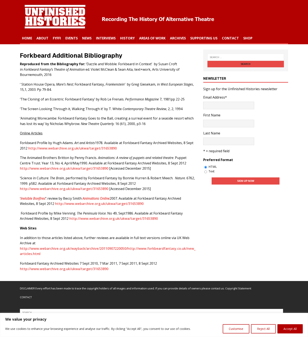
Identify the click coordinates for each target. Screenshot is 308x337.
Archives (178, 38)
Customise (236, 329)
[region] (154, 325)
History (127, 38)
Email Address (215, 97)
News (87, 38)
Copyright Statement (238, 288)
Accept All (290, 329)
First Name (211, 115)
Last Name (211, 133)
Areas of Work (152, 38)
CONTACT (26, 297)
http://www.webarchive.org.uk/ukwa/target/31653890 (72, 148)
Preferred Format (218, 159)
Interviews (106, 38)
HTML (212, 167)
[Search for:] (245, 57)
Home (27, 38)
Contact (230, 38)
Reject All (263, 329)
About (42, 38)
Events (71, 38)
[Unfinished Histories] (119, 30)
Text (211, 171)
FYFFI (57, 38)
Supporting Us (203, 38)
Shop (247, 38)
